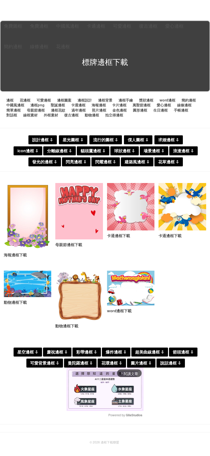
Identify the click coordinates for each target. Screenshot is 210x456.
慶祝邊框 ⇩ (57, 352)
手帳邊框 (181, 110)
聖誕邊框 (58, 104)
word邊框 (167, 100)
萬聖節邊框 (142, 104)
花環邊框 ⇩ (111, 363)
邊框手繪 (126, 100)
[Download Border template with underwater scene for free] (27, 284)
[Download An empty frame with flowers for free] (27, 216)
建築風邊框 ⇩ (137, 162)
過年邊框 (78, 110)
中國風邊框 (67, 25)
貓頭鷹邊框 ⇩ (93, 151)
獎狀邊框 (146, 100)
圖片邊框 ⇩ (141, 363)
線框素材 (30, 114)
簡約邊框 (13, 46)
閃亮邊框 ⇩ (76, 162)
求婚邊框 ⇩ (168, 140)
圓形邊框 (140, 110)
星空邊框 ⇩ (27, 352)
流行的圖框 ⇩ (105, 140)
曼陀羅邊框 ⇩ (80, 363)
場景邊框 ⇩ (154, 151)
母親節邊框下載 (68, 244)
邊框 (10, 100)
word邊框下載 (119, 310)
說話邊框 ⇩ (170, 363)
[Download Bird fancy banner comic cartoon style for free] (182, 206)
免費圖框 (13, 25)
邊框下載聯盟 (110, 442)
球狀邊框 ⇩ (124, 151)
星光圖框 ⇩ (73, 140)
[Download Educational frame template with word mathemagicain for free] (130, 288)
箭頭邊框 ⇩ (183, 352)
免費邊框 (39, 25)
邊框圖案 (64, 100)
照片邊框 (99, 110)
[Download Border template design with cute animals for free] (79, 296)
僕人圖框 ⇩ (138, 140)
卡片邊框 (119, 104)
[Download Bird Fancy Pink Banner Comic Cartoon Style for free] (130, 206)
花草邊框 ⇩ (168, 162)
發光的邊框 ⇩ (44, 162)
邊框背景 (105, 100)
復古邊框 (148, 25)
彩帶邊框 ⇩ (86, 352)
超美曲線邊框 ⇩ (149, 352)
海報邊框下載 (15, 255)
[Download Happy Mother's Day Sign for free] (79, 211)
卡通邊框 (96, 25)
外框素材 (51, 114)
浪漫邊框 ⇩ (183, 151)
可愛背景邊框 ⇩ (44, 363)
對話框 (11, 114)
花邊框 (63, 46)
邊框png (37, 104)
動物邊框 (92, 114)
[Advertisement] (105, 80)
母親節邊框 (36, 110)
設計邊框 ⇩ (42, 140)
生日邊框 (160, 110)
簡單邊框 (13, 110)
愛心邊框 (174, 25)
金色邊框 (119, 110)
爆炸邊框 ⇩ (116, 352)
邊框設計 (85, 100)
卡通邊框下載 (118, 235)
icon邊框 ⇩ (27, 151)
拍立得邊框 (114, 114)
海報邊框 (99, 104)
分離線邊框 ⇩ (59, 151)
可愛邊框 (122, 25)
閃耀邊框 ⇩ (105, 162)
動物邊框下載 (15, 302)
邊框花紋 (58, 110)
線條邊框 (39, 46)
